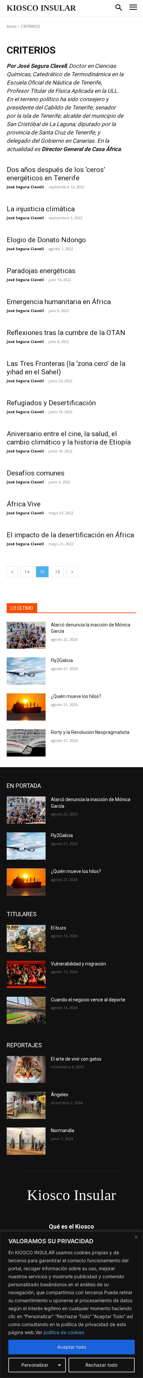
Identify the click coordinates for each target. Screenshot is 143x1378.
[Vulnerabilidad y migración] (26, 974)
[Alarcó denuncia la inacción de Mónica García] (26, 635)
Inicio (12, 26)
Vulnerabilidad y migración (78, 963)
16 (57, 572)
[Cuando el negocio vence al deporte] (26, 1010)
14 (27, 572)
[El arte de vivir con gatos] (26, 1069)
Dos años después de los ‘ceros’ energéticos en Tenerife (56, 174)
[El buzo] (26, 938)
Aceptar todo (71, 1347)
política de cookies (64, 1332)
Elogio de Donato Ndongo (46, 240)
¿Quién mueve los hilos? (76, 696)
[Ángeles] (26, 1105)
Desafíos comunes (36, 473)
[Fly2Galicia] (26, 671)
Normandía (62, 1130)
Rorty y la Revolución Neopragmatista (90, 732)
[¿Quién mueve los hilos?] (26, 707)
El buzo (58, 928)
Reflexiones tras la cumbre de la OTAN (66, 333)
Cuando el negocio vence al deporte (88, 999)
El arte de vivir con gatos (76, 1059)
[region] (71, 1304)
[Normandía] (26, 1141)
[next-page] (72, 571)
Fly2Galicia (62, 660)
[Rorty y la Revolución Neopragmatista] (26, 743)
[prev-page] (12, 571)
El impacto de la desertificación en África (70, 535)
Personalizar (34, 1365)
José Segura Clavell (25, 186)
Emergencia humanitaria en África (59, 302)
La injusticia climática (41, 209)
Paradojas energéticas (41, 271)
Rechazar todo (101, 1365)
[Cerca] (136, 1237)
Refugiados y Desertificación (51, 403)
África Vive (24, 504)
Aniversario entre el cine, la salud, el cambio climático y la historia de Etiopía (69, 438)
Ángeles (59, 1094)
